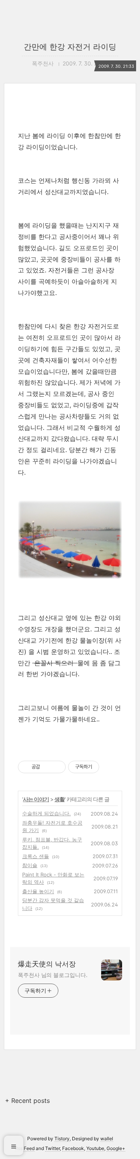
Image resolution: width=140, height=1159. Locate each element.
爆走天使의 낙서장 (47, 964)
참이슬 (29, 865)
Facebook (73, 1148)
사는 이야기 (36, 799)
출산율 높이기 (38, 891)
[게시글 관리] (57, 767)
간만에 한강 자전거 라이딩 (70, 46)
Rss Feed (25, 1148)
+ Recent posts (27, 1100)
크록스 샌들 (35, 856)
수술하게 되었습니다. (46, 813)
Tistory (62, 1138)
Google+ (116, 1148)
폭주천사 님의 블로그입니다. (53, 975)
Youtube (95, 1148)
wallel (106, 1138)
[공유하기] (47, 767)
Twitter (52, 1148)
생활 (59, 799)
